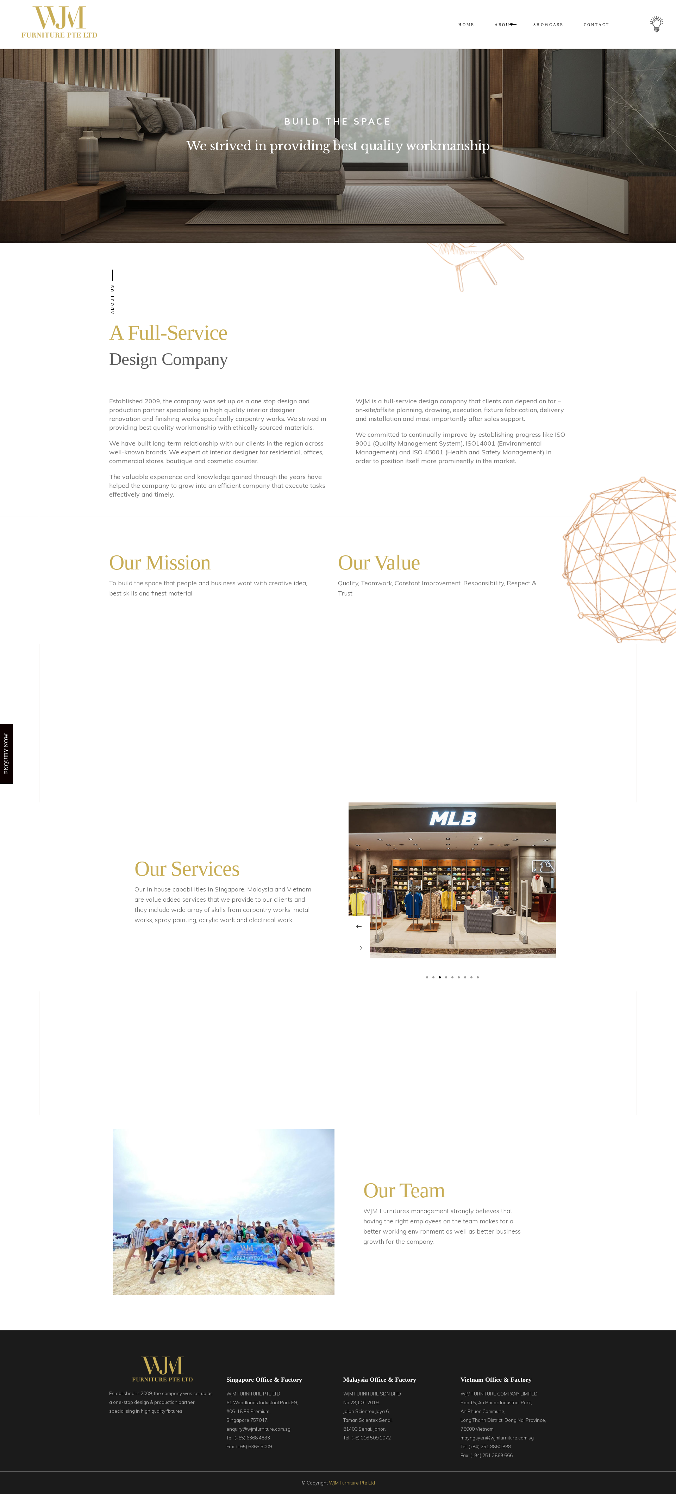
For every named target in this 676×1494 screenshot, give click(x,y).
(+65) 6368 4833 (252, 1438)
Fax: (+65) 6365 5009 (249, 1446)
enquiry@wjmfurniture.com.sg (258, 1429)
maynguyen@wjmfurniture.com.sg (497, 1438)
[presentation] (359, 926)
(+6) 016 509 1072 (371, 1438)
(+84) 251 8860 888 (490, 1446)
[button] (427, 976)
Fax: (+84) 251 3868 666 (487, 1455)
